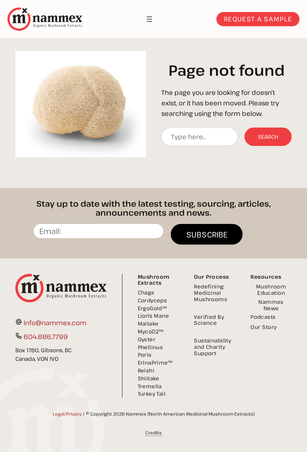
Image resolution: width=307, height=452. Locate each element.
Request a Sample (258, 19)
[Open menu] (149, 19)
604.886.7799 (46, 336)
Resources (266, 276)
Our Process (211, 276)
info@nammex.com (55, 322)
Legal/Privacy (67, 414)
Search (268, 136)
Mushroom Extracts (154, 279)
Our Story (263, 326)
